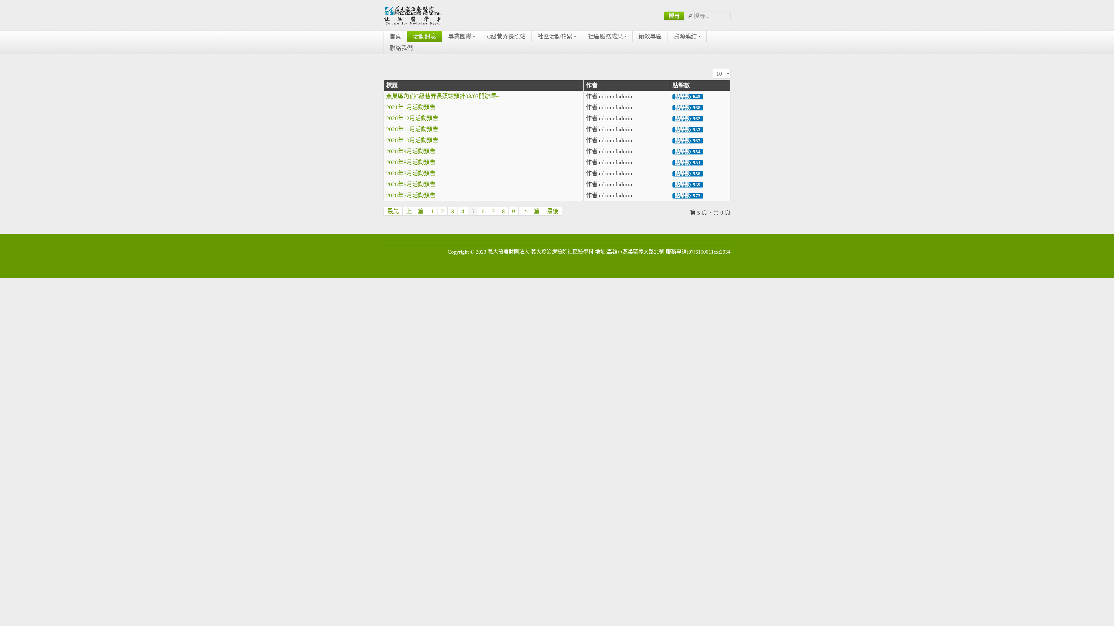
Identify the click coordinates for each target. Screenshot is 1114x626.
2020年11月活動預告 (412, 129)
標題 (392, 85)
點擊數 (681, 85)
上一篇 (415, 211)
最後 (552, 211)
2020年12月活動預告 (412, 118)
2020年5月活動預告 (410, 195)
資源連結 (685, 36)
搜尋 (674, 16)
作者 (592, 85)
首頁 (395, 36)
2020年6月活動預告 (410, 184)
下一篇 (531, 211)
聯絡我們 (401, 48)
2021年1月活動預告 (410, 107)
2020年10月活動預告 (412, 140)
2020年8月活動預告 (410, 162)
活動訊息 (424, 36)
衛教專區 (650, 36)
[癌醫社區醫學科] (413, 15)
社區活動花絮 (555, 36)
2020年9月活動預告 (410, 151)
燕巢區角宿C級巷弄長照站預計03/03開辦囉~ (442, 96)
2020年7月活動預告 (410, 173)
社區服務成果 (605, 36)
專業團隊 (459, 36)
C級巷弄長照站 (506, 36)
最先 (393, 211)
